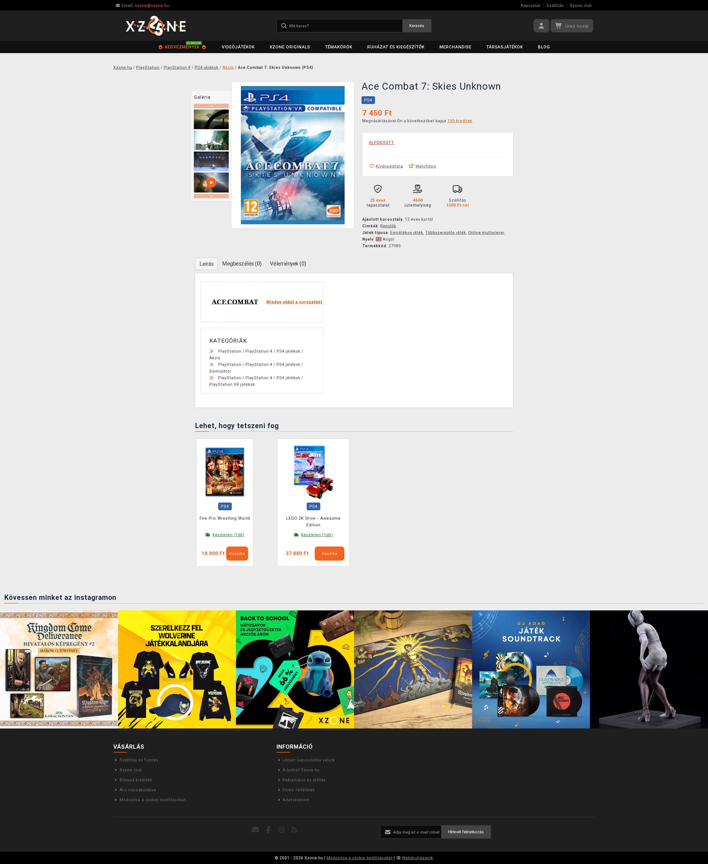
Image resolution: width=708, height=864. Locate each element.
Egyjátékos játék (406, 232)
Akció (214, 358)
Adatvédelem (296, 800)
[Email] (255, 830)
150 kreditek (459, 121)
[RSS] (294, 830)
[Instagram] (281, 830)
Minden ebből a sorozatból (294, 302)
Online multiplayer (486, 232)
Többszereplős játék (445, 232)
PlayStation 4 (259, 351)
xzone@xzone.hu (145, 5)
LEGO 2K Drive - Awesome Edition (313, 521)
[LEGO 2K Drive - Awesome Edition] (313, 472)
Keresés (416, 25)
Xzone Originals (290, 47)
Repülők (388, 226)
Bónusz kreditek (136, 780)
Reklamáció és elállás (304, 780)
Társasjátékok (504, 47)
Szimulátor (220, 371)
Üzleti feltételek (299, 790)
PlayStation (229, 351)
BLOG (544, 47)
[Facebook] (268, 830)
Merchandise (455, 47)
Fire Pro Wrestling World (225, 518)
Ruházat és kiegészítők (396, 47)
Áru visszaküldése (138, 790)
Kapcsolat (531, 5)
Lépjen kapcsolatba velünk (309, 760)
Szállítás (555, 5)
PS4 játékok (288, 351)
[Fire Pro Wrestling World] (225, 472)
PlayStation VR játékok (232, 384)
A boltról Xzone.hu (301, 770)
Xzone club (581, 5)
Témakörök (338, 47)
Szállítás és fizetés (139, 760)
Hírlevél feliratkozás (466, 831)
